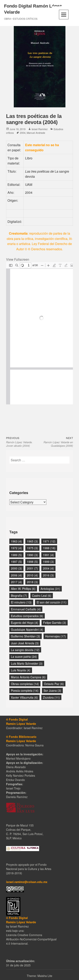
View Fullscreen (17, 259)
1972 (16, 548)
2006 (16, 575)
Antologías (50, 589)
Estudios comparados (27, 616)
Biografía (19, 595)
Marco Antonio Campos (28, 677)
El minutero (21, 602)
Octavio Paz (54, 684)
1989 (16, 555)
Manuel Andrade (36, 132)
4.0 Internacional (17, 943)
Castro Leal (41, 595)
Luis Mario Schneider (27, 663)
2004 (23, 132)
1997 (16, 562)
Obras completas (25, 684)
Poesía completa (24, 690)
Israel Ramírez (40, 129)
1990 (32, 555)
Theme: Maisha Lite (39, 976)
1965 (32, 541)
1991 (48, 555)
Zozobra (51, 697)
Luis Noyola (20, 670)
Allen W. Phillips (23, 589)
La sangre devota (25, 650)
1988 (49, 548)
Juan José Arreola (25, 643)
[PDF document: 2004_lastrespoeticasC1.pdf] (39, 333)
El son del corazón (51, 602)
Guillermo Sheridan (25, 636)
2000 (16, 568)
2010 (32, 575)
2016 (48, 575)
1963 (16, 541)
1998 (32, 562)
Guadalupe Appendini (27, 629)
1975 (32, 548)
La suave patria (24, 656)
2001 (32, 568)
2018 (32, 582)
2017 (16, 582)
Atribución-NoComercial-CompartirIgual (31, 939)
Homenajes (55, 636)
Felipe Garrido (54, 623)
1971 (49, 541)
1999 (48, 562)
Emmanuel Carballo (26, 609)
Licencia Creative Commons (24, 935)
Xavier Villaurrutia (24, 697)
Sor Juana (52, 690)
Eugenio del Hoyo (24, 623)
